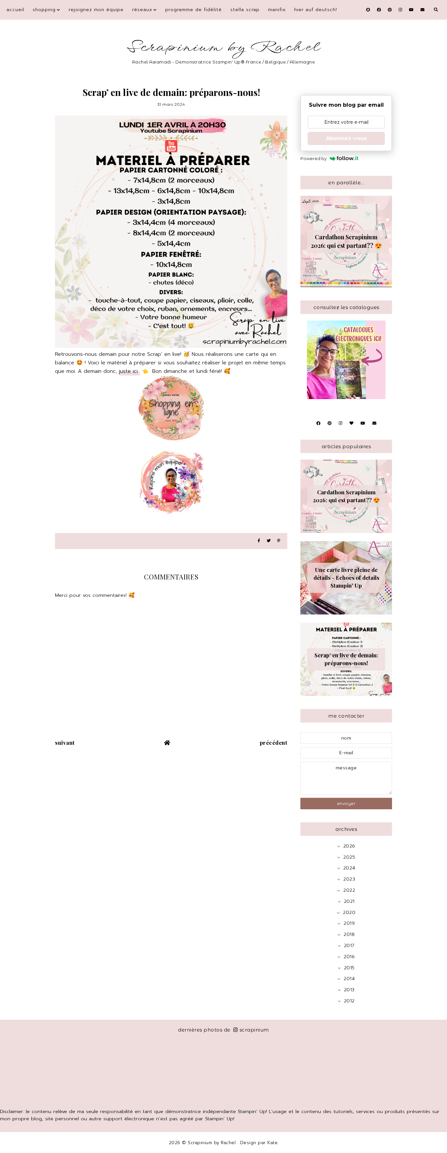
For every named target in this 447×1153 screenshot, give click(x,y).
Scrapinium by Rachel (223, 47)
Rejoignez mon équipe (96, 9)
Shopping (44, 9)
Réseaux (142, 9)
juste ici (129, 371)
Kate (272, 1143)
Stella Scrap (244, 9)
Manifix (277, 9)
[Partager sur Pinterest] (278, 541)
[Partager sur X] (269, 541)
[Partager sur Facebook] (259, 541)
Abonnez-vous (346, 138)
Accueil (15, 9)
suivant (65, 742)
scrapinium (254, 1030)
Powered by (313, 158)
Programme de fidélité (193, 9)
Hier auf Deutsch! (315, 9)
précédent (274, 742)
